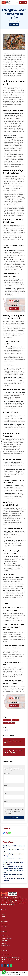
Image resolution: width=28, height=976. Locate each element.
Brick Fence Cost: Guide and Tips (13, 866)
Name (6, 785)
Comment (7, 773)
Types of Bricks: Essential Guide (13, 868)
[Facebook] (4, 833)
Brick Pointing (14, 24)
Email (6, 793)
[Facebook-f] (2, 965)
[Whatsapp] (9, 833)
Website (6, 801)
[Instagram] (7, 833)
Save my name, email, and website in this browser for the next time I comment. (14, 811)
